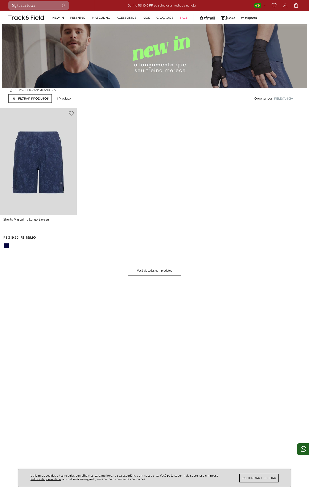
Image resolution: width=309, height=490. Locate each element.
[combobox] (38, 5)
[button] (30, 98)
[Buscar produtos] (63, 5)
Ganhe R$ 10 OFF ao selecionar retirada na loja (162, 5)
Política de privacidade (45, 479)
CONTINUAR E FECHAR (259, 478)
